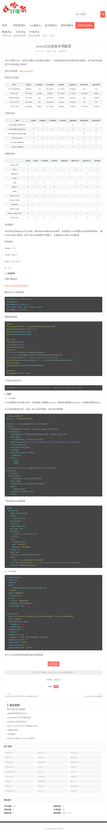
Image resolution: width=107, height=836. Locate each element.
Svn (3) (72, 781)
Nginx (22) (41, 753)
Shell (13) (41, 757)
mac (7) (40, 772)
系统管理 (18, 25)
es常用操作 (11, 734)
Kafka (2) (8, 786)
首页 (4, 25)
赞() (55, 664)
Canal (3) (8, 781)
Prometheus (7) (10, 772)
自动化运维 (83, 25)
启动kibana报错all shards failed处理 (20, 738)
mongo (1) (73, 791)
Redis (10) (73, 762)
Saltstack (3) (41, 781)
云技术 (19, 31)
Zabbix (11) (74, 757)
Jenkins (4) (41, 776)
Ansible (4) (73, 776)
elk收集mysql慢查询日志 (16, 722)
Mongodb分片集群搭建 (93, 696)
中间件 (33, 31)
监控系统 (50, 25)
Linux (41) (8, 753)
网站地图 (60, 829)
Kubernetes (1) (9, 791)
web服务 (34, 25)
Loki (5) (72, 772)
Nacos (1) (41, 791)
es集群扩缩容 (12, 730)
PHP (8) (73, 767)
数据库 (6, 31)
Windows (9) (9, 767)
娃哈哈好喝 (14, 7)
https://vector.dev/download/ (16, 285)
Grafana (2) (74, 786)
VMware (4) (9, 776)
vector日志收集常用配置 (53, 46)
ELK (45, 35)
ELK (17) (8, 757)
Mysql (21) (73, 753)
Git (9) (40, 767)
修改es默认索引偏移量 (16, 709)
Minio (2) (41, 786)
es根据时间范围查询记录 (17, 713)
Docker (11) (9, 762)
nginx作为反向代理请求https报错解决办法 (21, 696)
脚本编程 (66, 25)
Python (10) (41, 762)
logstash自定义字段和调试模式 (19, 718)
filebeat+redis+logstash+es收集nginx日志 (22, 726)
